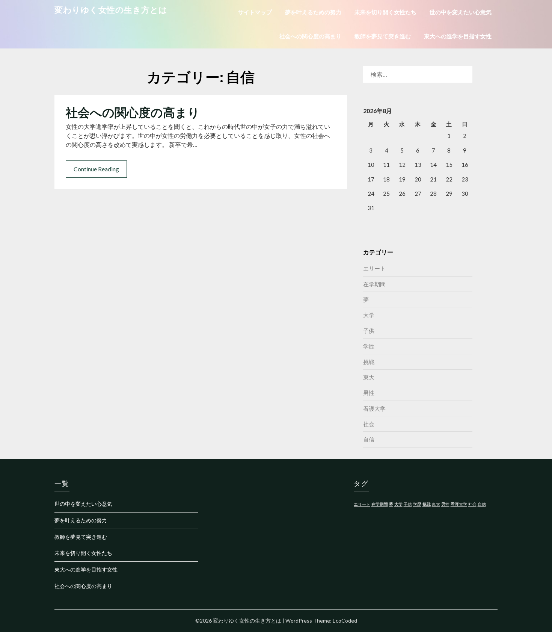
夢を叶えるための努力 (313, 12)
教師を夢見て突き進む (382, 36)
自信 (368, 439)
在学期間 (374, 284)
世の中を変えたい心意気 (461, 12)
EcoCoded (345, 620)
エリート (374, 268)
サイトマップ (255, 12)
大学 (368, 314)
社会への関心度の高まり (310, 36)
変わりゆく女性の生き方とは (110, 10)
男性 (368, 392)
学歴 (368, 346)
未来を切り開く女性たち (385, 12)
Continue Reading (96, 168)
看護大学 (374, 408)
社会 (368, 423)
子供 (368, 330)
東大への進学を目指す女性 (458, 36)
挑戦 (368, 361)
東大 (368, 377)
